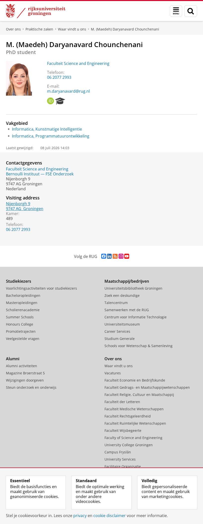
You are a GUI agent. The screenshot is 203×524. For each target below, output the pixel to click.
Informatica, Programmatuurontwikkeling (50, 136)
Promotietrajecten (21, 331)
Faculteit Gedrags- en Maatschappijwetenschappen (147, 387)
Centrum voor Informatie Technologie (135, 317)
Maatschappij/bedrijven (126, 281)
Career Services (117, 331)
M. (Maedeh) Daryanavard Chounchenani (125, 29)
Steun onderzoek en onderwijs (31, 387)
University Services (120, 459)
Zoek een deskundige (122, 295)
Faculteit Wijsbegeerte (122, 430)
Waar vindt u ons (72, 29)
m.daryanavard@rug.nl (68, 91)
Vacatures (112, 373)
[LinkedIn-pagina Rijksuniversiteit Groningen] (109, 256)
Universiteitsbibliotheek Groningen (133, 288)
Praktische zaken (39, 29)
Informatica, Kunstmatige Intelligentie (47, 129)
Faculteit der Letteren (122, 401)
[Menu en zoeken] (176, 11)
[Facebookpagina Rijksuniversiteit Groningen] (103, 256)
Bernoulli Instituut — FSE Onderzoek (40, 173)
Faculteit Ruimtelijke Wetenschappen (135, 423)
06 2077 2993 (59, 77)
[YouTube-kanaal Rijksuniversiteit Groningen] (126, 256)
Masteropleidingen (21, 302)
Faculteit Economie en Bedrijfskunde (134, 380)
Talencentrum (116, 302)
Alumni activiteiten (21, 365)
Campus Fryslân (117, 452)
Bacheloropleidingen (23, 295)
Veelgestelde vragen (22, 338)
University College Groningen (128, 444)
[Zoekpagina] (190, 11)
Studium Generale (119, 338)
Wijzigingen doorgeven (25, 380)
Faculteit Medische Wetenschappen (134, 409)
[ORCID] (50, 101)
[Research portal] (60, 101)
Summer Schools (20, 317)
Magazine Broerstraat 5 (25, 373)
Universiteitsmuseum (122, 324)
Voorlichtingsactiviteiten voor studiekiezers (41, 288)
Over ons (13, 29)
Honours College (19, 324)
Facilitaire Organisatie (122, 466)
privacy (80, 515)
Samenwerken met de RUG (126, 309)
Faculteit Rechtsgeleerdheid (127, 416)
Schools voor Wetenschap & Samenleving (138, 345)
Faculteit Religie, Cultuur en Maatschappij (139, 394)
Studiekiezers (18, 281)
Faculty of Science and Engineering (133, 437)
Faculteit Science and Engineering (78, 63)
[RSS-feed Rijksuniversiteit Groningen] (115, 256)
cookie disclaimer (109, 515)
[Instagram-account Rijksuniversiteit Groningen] (121, 256)
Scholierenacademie (23, 309)
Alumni (12, 358)
